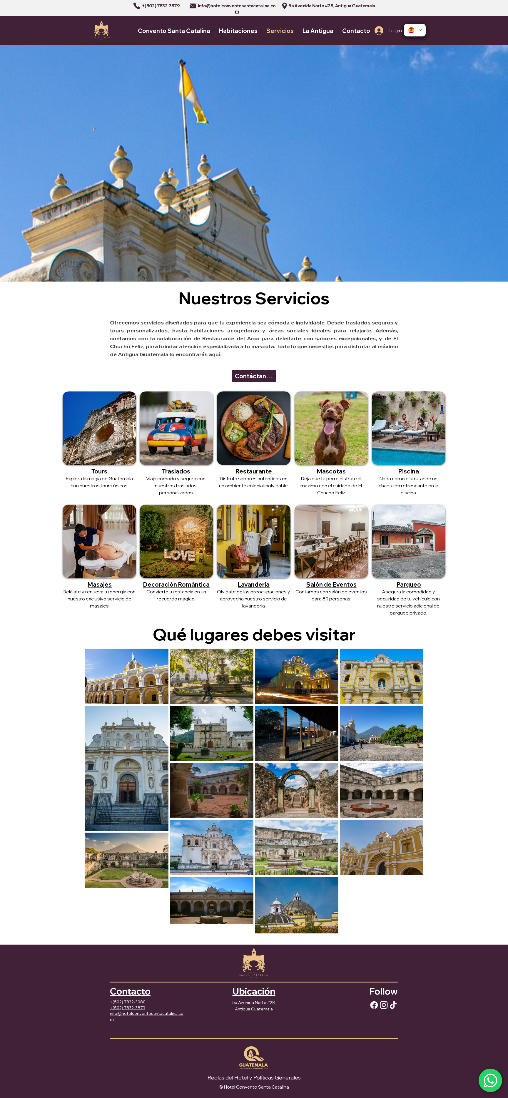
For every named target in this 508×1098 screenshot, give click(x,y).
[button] (408, 428)
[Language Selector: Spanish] (415, 30)
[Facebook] (374, 1005)
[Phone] (137, 6)
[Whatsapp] (490, 1080)
